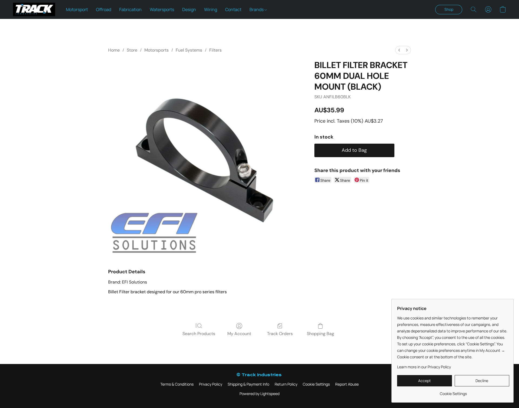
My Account (239, 333)
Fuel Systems (189, 50)
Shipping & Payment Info (248, 384)
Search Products (198, 333)
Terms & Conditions (177, 384)
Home (114, 50)
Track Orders (280, 333)
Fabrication (130, 9)
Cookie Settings (316, 384)
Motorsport (77, 9)
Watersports (162, 9)
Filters (215, 50)
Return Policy (286, 384)
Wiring (210, 9)
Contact (233, 9)
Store (132, 50)
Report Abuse (347, 384)
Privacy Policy (210, 384)
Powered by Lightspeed (259, 393)
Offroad (103, 9)
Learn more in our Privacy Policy (424, 366)
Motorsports (156, 50)
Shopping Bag (320, 333)
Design (189, 9)
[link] (453, 391)
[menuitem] (399, 50)
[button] (34, 9)
